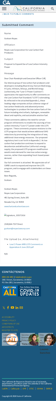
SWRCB (49, 388)
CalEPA (5, 388)
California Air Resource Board (29, 8)
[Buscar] (52, 8)
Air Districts (8, 327)
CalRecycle (15, 388)
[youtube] (12, 307)
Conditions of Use (11, 323)
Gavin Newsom (12, 341)
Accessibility (8, 317)
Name (7, 33)
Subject (8, 59)
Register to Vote (10, 330)
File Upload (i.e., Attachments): (21, 239)
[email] (21, 307)
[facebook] (8, 307)
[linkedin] (16, 307)
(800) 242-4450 (7, 277)
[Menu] (4, 8)
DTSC (31, 388)
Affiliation (9, 45)
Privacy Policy (9, 320)
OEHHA (40, 388)
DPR (24, 388)
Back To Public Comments (19, 14)
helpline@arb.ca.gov (23, 277)
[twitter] (3, 307)
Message (9, 73)
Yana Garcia (29, 344)
